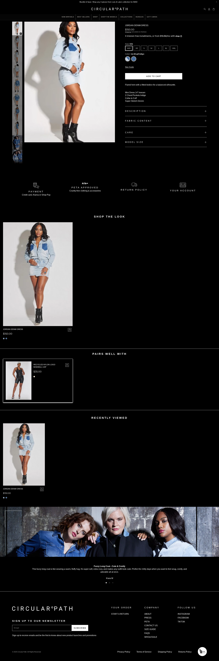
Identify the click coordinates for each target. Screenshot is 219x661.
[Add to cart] (67, 365)
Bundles (139, 17)
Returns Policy (184, 652)
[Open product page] (38, 274)
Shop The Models (109, 17)
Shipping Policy (165, 652)
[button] (204, 9)
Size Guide (129, 67)
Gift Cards (152, 17)
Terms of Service (143, 652)
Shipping (128, 32)
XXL (174, 48)
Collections (126, 17)
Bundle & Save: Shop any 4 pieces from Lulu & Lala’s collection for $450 (108, 2)
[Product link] (24, 454)
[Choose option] (69, 330)
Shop (95, 17)
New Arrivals (68, 17)
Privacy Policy (123, 652)
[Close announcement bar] (216, 2)
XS (137, 48)
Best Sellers (83, 17)
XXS (129, 48)
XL (166, 48)
